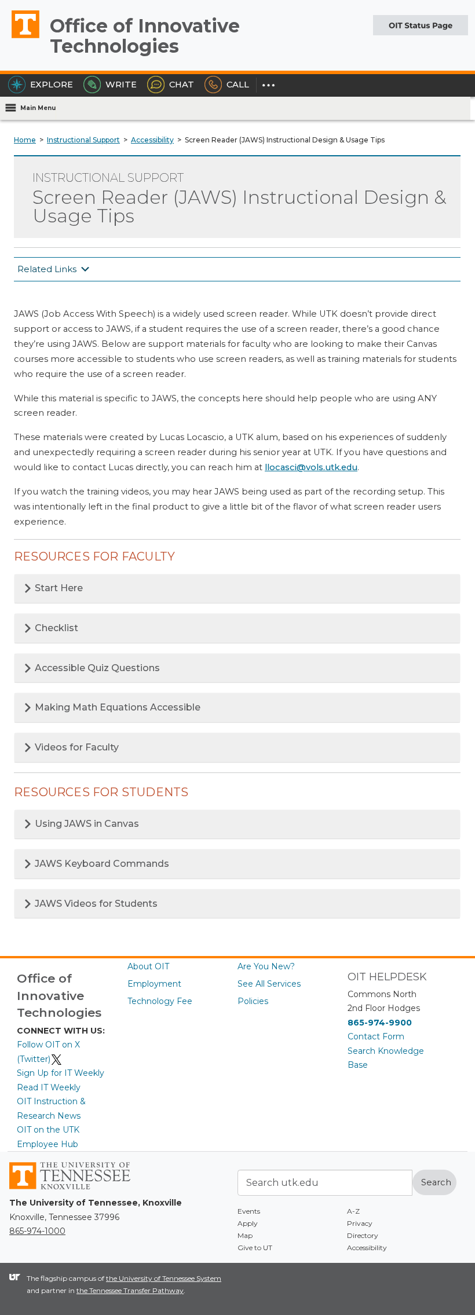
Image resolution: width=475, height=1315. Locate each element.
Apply (247, 1223)
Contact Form (376, 1036)
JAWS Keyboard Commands (100, 863)
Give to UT (254, 1247)
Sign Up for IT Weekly (60, 1073)
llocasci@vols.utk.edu (311, 467)
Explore (51, 84)
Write (121, 84)
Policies (252, 1001)
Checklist (55, 627)
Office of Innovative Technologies (145, 35)
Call (237, 84)
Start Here (57, 588)
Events (248, 1211)
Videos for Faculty (75, 747)
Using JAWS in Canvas (85, 823)
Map (245, 1235)
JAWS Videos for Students (95, 903)
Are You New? (266, 966)
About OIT (148, 966)
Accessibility (367, 1247)
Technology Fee (159, 1001)
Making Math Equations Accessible (116, 707)
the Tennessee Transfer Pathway (130, 1290)
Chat (181, 84)
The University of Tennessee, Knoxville (20, 37)
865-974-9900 (380, 1022)
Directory (362, 1235)
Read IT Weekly (49, 1087)
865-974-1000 (37, 1231)
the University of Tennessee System (163, 1278)
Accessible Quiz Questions (96, 667)
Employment (154, 984)
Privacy (359, 1223)
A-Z (353, 1211)
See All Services (269, 984)
